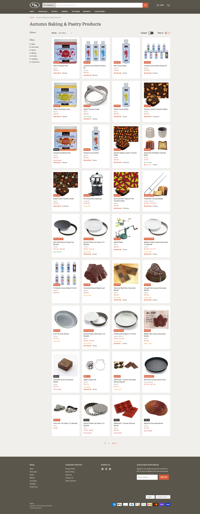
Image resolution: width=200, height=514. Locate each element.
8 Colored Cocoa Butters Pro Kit (64, 288)
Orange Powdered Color (62, 153)
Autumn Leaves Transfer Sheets (155, 109)
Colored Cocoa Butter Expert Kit (155, 66)
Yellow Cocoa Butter (121, 109)
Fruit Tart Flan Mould (61, 334)
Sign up (163, 477)
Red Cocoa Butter (120, 66)
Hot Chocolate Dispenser (93, 199)
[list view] (168, 32)
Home (32, 17)
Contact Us (69, 478)
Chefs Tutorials (70, 481)
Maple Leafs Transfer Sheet (63, 199)
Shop (32, 11)
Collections (100, 11)
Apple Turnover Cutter (91, 109)
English (149, 497)
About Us (68, 475)
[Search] (145, 5)
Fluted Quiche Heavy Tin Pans (125, 334)
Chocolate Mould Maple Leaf (94, 288)
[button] (161, 5)
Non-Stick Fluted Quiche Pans (155, 380)
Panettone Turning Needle (153, 199)
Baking (65, 11)
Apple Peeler (118, 242)
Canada (162, 497)
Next (114, 443)
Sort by (54, 33)
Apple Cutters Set (90, 380)
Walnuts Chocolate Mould (153, 423)
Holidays (87, 11)
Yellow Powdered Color (61, 109)
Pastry (54, 11)
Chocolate (43, 11)
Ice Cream (76, 11)
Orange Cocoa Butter (91, 153)
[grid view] (165, 32)
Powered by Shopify (35, 508)
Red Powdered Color (60, 66)
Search (32, 503)
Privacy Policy (70, 469)
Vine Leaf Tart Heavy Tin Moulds (65, 423)
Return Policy (70, 472)
